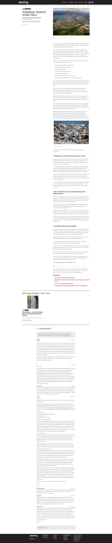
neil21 (38, 396)
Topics (64, 2)
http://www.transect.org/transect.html (44, 405)
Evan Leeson (60, 262)
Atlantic (65, 538)
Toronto (45, 536)
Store (86, 2)
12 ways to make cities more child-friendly (64, 283)
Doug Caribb (69, 262)
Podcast (81, 2)
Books (76, 2)
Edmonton (65, 539)
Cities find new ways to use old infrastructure (65, 277)
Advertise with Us (78, 537)
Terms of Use (77, 539)
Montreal (65, 536)
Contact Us (76, 541)
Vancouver (45, 537)
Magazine (71, 2)
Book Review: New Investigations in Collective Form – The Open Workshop (71, 285)
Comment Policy (67, 335)
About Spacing (77, 536)
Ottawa (65, 537)
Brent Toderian (28, 19)
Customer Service (78, 535)
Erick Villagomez (27, 320)
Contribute (76, 538)
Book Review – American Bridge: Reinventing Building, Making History (32, 313)
